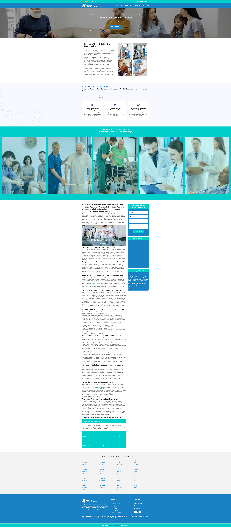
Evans (101, 471)
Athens (84, 464)
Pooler (118, 478)
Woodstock (136, 489)
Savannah (119, 489)
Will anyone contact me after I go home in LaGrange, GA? (95, 441)
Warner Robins (137, 485)
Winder (135, 487)
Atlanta (84, 466)
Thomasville (136, 476)
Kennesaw (102, 480)
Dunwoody (102, 466)
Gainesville (102, 473)
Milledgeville (119, 466)
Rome (118, 482)
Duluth (101, 464)
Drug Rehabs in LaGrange (161, 170)
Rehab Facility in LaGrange (207, 171)
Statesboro (136, 466)
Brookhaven (85, 471)
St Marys (136, 464)
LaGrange (102, 482)
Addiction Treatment (116, 503)
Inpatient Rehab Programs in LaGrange (24, 170)
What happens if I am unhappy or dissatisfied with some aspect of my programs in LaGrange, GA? (103, 437)
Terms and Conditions (116, 512)
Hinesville (102, 476)
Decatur (101, 460)
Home (116, 5)
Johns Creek (102, 478)
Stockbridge (136, 469)
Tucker (135, 480)
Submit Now (138, 231)
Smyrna (135, 460)
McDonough (119, 464)
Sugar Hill (136, 473)
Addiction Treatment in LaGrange (115, 170)
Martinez (119, 462)
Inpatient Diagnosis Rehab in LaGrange (69, 170)
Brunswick (85, 473)
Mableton (102, 487)
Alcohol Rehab (115, 505)
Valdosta (136, 482)
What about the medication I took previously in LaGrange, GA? (96, 432)
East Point (102, 469)
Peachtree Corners (121, 476)
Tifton (135, 478)
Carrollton (85, 480)
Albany (84, 460)
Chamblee (85, 485)
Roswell (118, 485)
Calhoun (85, 476)
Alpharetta (85, 462)
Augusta (85, 469)
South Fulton (136, 462)
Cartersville (85, 482)
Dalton (84, 489)
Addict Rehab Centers (125, 5)
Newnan (119, 471)
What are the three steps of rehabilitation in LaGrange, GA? (96, 445)
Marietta (118, 460)
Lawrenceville (103, 485)
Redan (118, 480)
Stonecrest (136, 471)
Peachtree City (120, 473)
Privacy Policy (115, 510)
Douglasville (102, 462)
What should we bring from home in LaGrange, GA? (94, 421)
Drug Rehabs (115, 506)
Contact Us (137, 5)
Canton (84, 478)
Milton (118, 469)
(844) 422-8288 (115, 27)
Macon (101, 489)
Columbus (85, 487)
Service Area (145, 5)
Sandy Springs (120, 487)
